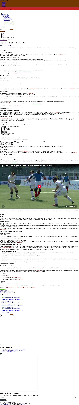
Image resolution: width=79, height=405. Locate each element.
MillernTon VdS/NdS (8, 19)
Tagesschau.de (19, 242)
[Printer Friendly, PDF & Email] (3, 289)
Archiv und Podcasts (5, 16)
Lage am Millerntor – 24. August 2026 (12, 310)
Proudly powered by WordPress (5, 404)
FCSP (6, 290)
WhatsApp (29, 287)
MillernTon (2, 7)
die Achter (72, 88)
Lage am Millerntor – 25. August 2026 (12, 305)
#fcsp (17, 71)
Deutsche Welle (38, 270)
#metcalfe (20, 71)
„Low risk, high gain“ (3, 77)
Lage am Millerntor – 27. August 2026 (12, 299)
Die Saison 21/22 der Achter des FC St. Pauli (7, 291)
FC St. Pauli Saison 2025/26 (9, 24)
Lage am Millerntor (5, 15)
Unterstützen (4, 25)
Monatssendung (7, 17)
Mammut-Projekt (25, 151)
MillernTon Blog (5, 14)
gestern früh (61, 54)
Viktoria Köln (31, 93)
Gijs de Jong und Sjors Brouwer (6, 247)
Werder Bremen (3, 229)
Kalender (3, 27)
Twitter (9, 102)
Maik (3, 351)
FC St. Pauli (2, 290)
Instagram (3, 2)
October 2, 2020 (20, 279)
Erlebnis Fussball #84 (4, 118)
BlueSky (3, 5)
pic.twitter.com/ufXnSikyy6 (26, 71)
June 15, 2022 (14, 73)
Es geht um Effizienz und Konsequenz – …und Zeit (16, 349)
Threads (24, 287)
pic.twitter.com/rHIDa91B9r (16, 277)
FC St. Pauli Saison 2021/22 (9, 21)
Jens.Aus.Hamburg (5, 350)
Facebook (3, 3)
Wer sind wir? (4, 26)
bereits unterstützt (55, 112)
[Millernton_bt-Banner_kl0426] (20, 342)
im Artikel (75, 152)
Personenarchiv (7, 20)
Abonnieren (3, 400)
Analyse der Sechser (33, 88)
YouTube (3, 4)
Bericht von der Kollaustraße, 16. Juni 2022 (7, 292)
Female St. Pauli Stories (8, 18)
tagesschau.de (20, 238)
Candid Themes (22, 404)
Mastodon (4, 6)
